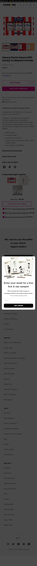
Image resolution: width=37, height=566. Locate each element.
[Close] (32, 259)
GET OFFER (18, 305)
